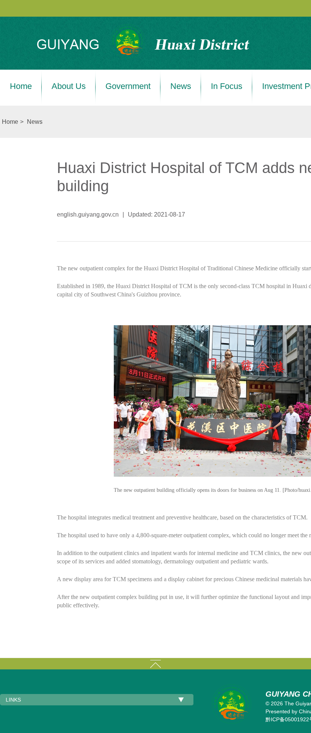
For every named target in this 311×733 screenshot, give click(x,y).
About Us (69, 86)
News (180, 86)
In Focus (226, 86)
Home (21, 86)
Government (128, 86)
